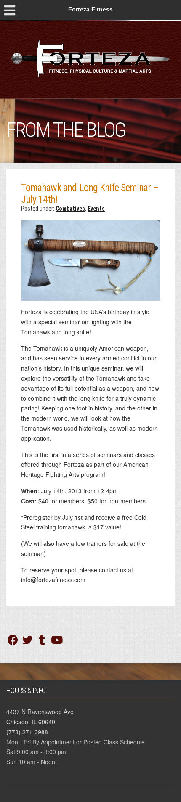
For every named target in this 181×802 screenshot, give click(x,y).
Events (96, 208)
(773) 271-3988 (27, 732)
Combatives (70, 208)
